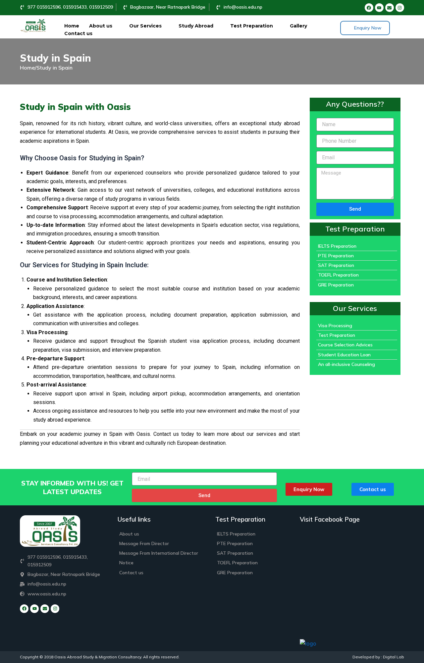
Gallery (298, 26)
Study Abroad (196, 26)
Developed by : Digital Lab (378, 656)
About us (100, 26)
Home (71, 26)
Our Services (145, 26)
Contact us (78, 33)
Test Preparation (251, 26)
